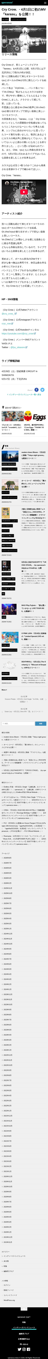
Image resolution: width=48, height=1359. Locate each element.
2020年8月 (7, 1197)
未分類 (4, 617)
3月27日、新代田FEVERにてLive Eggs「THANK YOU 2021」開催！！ (34, 427)
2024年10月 (8, 944)
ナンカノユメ (5, 530)
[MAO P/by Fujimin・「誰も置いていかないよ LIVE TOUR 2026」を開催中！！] (9, 614)
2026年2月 (7, 883)
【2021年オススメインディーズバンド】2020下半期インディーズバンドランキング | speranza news (24, 802)
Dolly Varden (6, 579)
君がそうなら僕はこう (7, 535)
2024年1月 (7, 989)
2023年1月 (7, 1050)
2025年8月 (7, 898)
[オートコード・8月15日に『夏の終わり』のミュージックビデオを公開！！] (10, 489)
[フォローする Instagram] (24, 1349)
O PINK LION (5, 645)
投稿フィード (9, 1290)
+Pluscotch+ (6, 520)
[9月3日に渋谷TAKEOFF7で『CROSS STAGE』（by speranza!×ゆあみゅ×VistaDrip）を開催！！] (6, 571)
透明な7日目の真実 (7, 545)
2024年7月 (7, 959)
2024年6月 (7, 964)
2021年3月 (7, 1161)
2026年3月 (7, 878)
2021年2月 (7, 1166)
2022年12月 (8, 1055)
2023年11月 (8, 999)
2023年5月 (7, 1030)
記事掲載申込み (24, 1339)
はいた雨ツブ (5, 588)
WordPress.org (9, 1300)
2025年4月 (7, 918)
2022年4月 (7, 1095)
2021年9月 (7, 1131)
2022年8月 (7, 1075)
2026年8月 (7, 858)
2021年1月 (7, 1171)
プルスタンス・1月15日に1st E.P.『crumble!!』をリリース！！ (12, 427)
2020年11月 (8, 1181)
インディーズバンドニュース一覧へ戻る (25, 394)
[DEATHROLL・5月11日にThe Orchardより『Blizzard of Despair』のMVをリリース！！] (9, 671)
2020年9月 (7, 1192)
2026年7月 (7, 863)
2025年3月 (7, 924)
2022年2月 (7, 1106)
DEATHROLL (5, 673)
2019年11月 (8, 1242)
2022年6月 (7, 1085)
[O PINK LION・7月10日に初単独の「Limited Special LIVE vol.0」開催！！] (10, 642)
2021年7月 (7, 1141)
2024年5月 (7, 969)
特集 (3, 593)
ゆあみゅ (12, 588)
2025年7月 (7, 903)
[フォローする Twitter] (19, 1349)
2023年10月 (8, 1004)
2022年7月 (7, 1080)
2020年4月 (7, 1217)
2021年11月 (8, 1121)
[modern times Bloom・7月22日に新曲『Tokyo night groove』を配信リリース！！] (10, 461)
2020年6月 (7, 1207)
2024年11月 (8, 939)
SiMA (13, 579)
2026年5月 (7, 873)
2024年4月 (7, 974)
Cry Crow (5, 19)
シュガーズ (14, 520)
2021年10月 (8, 1126)
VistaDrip (5, 583)
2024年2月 (7, 984)
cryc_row (6, 323)
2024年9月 (7, 949)
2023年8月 (7, 1015)
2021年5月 (7, 1151)
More (4, 690)
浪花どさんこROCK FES (8, 540)
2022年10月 (8, 1065)
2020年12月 (8, 1176)
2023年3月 (7, 1040)
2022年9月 (7, 1070)
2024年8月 (7, 954)
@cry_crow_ (8, 313)
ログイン (7, 1285)
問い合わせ (24, 1344)
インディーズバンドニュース (18, 19)
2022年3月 (7, 1101)
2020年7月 (7, 1202)
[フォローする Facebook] (28, 1349)
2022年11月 (8, 1060)
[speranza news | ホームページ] (8, 3)
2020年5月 (7, 1212)
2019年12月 (8, 1237)
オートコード (5, 492)
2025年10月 (8, 893)
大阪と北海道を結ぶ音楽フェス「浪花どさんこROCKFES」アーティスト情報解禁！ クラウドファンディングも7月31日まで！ (24, 762)
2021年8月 (7, 1136)
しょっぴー (12, 583)
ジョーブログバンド (7, 525)
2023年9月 (7, 1009)
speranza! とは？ (24, 1317)
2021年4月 (7, 1156)
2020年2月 (7, 1227)
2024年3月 (7, 979)
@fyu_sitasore (17, 347)
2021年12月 (8, 1116)
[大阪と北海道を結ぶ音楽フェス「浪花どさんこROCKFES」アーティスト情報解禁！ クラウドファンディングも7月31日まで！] (6, 518)
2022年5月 (7, 1090)
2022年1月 (7, 1111)
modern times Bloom (8, 464)
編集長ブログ (9, 1271)
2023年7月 (7, 1020)
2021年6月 (7, 1146)
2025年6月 (7, 908)
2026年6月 (7, 868)
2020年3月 (7, 1222)
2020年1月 (7, 1232)
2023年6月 (7, 1025)
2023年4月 (7, 1035)
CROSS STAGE (6, 574)
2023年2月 (7, 1045)
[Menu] (45, 2)
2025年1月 (7, 929)
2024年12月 (8, 934)
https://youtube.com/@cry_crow (17, 333)
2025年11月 (8, 888)
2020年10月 (8, 1186)
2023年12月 (8, 994)
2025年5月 (7, 913)
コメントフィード (10, 1295)
